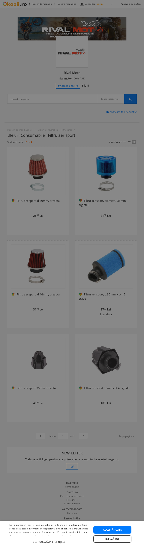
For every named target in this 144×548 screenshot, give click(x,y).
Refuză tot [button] (112, 539)
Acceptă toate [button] (112, 529)
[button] (49, 540)
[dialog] (72, 534)
